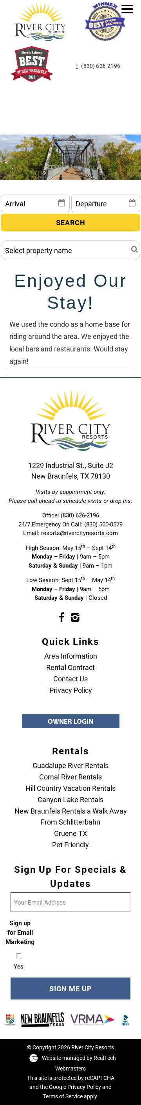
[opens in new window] (61, 617)
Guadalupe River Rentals (70, 765)
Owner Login (70, 721)
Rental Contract (70, 667)
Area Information (70, 656)
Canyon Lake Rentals (70, 799)
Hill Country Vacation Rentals (70, 788)
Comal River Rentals (70, 776)
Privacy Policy (70, 690)
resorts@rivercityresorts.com (79, 533)
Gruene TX (70, 833)
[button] (129, 14)
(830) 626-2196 (100, 65)
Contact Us (70, 678)
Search (70, 222)
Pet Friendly (70, 844)
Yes (19, 966)
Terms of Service (63, 1096)
